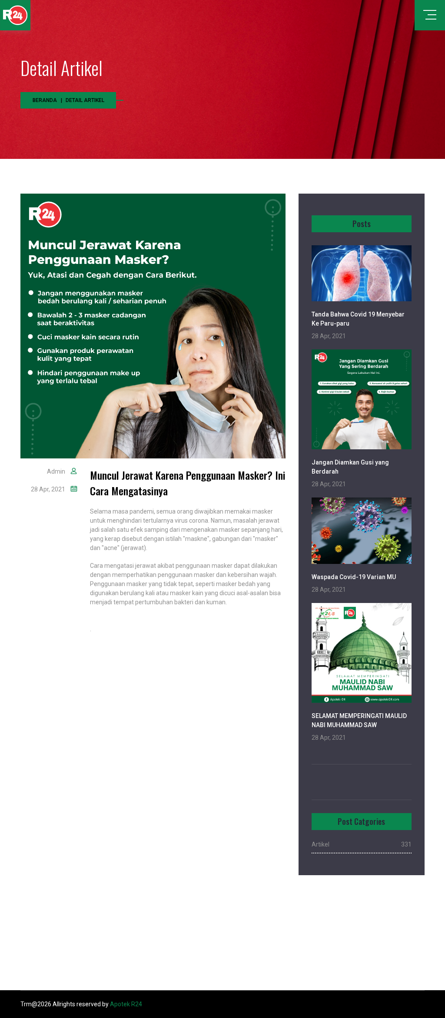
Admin (56, 471)
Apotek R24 (126, 1004)
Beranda (45, 100)
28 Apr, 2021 (48, 489)
